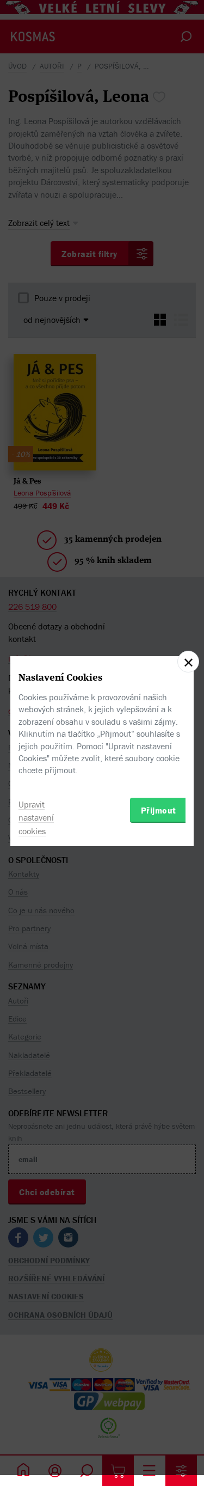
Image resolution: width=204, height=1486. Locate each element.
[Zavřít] (188, 661)
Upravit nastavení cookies (36, 818)
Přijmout (158, 810)
